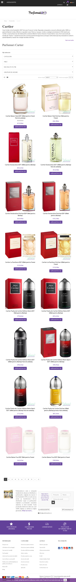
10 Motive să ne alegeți (8, 547)
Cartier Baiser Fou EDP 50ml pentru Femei (56, 457)
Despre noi (5, 544)
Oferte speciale (43, 544)
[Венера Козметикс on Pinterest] (67, 548)
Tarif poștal (5, 553)
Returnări (5, 566)
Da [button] (65, 580)
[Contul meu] (68, 4)
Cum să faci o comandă (8, 559)
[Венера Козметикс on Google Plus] (64, 548)
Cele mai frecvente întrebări (9, 556)
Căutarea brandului (44, 550)
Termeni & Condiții (7, 550)
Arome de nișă (25, 559)
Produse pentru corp (26, 556)
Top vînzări (42, 547)
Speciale (23, 567)
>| (38, 479)
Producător (12, 21)
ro (72, 2)
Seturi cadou (24, 553)
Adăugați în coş (20, 126)
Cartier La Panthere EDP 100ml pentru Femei (20, 262)
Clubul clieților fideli (44, 559)
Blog (3, 569)
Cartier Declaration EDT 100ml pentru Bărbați (20, 165)
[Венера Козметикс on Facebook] (59, 548)
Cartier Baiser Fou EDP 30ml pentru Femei (20, 457)
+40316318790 (11, 2)
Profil (40, 556)
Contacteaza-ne (68, 509)
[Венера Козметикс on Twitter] (62, 548)
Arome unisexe (25, 562)
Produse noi (24, 564)
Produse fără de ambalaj (27, 550)
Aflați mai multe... (27, 510)
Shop (5, 21)
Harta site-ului (43, 564)
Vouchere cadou (43, 562)
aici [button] (62, 580)
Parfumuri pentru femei (27, 544)
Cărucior (41, 553)
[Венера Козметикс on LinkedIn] (69, 548)
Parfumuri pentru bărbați (27, 547)
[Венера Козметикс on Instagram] (72, 548)
